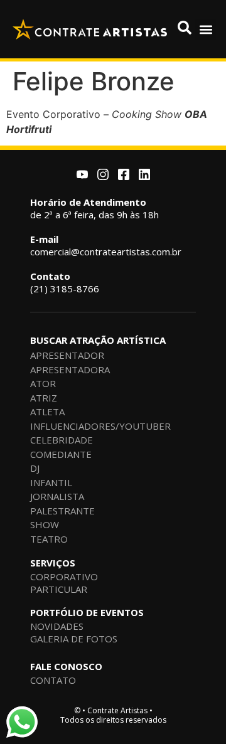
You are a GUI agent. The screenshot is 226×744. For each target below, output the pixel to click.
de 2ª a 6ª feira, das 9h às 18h (94, 208)
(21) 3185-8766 (64, 282)
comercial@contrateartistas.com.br (105, 245)
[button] (205, 29)
